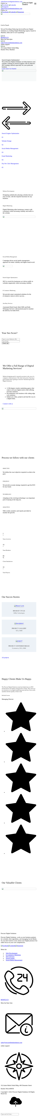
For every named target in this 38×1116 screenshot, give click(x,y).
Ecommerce (15, 648)
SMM (15, 613)
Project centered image (19, 646)
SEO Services (10, 956)
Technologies (21, 613)
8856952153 (5, 37)
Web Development (11, 953)
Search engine (10, 958)
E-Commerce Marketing (13, 955)
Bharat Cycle (19, 611)
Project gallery (19, 628)
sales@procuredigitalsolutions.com (11, 1)
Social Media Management (14, 960)
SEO (17, 630)
